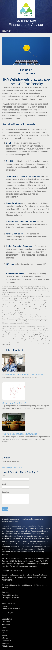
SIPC (10, 580)
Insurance (5, 630)
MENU (8, 31)
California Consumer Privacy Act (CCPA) (33, 561)
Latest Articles (7, 641)
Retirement (6, 622)
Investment (6, 624)
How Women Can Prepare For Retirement (22, 374)
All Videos (5, 643)
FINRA (4, 580)
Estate (4, 627)
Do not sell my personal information (23, 566)
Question (5, 492)
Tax (3, 633)
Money (4, 635)
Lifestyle (5, 638)
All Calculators (7, 646)
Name (4, 476)
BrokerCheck (14, 521)
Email (4, 484)
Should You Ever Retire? (14, 403)
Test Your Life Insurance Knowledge (19, 434)
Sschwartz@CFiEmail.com (12, 468)
